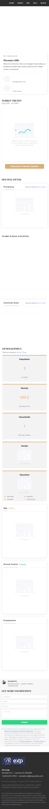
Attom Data (41, 187)
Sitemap (27, 787)
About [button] (20, 3)
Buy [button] (28, 3)
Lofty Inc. (13, 781)
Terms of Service (25, 741)
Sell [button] (35, 3)
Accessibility (35, 787)
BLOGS (43, 3)
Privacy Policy (39, 741)
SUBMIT (24, 722)
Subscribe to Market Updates (24, 166)
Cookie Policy (30, 785)
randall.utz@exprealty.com (31, 776)
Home (11, 3)
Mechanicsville (12, 56)
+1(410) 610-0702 (13, 686)
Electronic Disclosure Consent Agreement (18, 731)
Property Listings (17, 787)
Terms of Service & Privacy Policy (13, 785)
